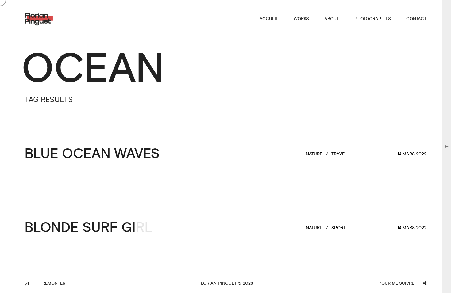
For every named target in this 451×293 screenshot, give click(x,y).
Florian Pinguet (217, 283)
